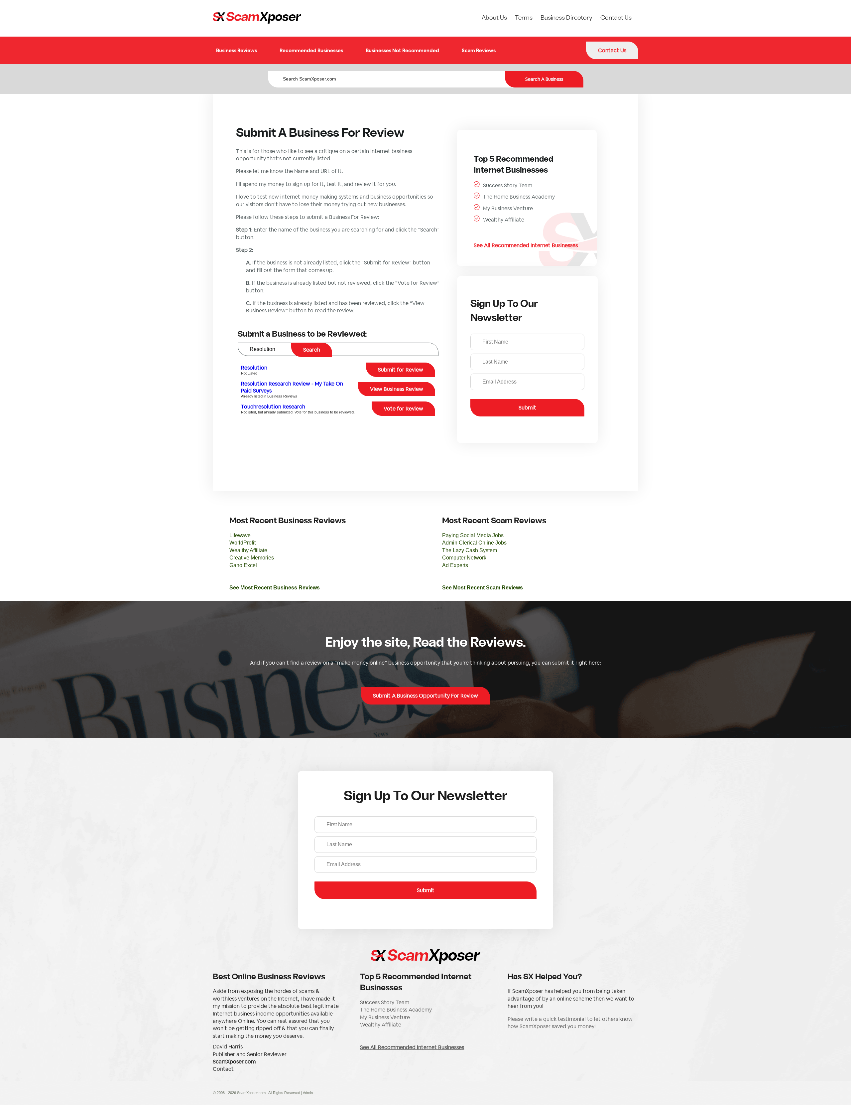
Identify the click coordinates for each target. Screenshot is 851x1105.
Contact (223, 1068)
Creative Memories (251, 557)
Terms (524, 18)
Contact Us (616, 18)
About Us (494, 18)
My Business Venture (508, 208)
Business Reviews (236, 50)
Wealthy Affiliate (503, 219)
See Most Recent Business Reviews (274, 587)
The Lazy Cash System (469, 550)
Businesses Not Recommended (402, 50)
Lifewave (240, 535)
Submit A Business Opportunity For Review (425, 695)
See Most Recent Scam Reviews (482, 587)
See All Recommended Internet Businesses (526, 245)
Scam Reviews (479, 50)
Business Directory (566, 18)
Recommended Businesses (311, 50)
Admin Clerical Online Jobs (474, 543)
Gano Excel (243, 565)
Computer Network (464, 557)
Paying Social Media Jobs (473, 535)
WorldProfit (242, 543)
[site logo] (257, 18)
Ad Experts (455, 565)
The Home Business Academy (519, 196)
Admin (308, 1093)
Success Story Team (507, 185)
